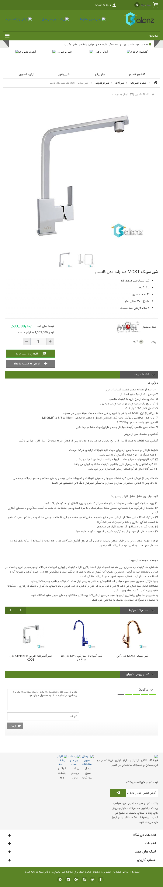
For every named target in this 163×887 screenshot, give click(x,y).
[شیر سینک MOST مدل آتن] (132, 634)
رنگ (153, 342)
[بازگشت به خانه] (155, 83)
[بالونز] (134, 25)
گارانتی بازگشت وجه (62, 773)
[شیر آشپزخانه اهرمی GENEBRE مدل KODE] (30, 634)
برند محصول (149, 327)
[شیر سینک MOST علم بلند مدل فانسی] (64, 259)
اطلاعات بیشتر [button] (140, 374)
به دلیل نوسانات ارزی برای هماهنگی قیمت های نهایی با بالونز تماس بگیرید (106, 44)
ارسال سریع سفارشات (87, 773)
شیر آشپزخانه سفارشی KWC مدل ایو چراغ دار (81, 658)
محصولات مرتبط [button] (139, 610)
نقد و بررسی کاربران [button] (137, 674)
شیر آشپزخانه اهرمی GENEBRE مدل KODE (31, 658)
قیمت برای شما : (44, 326)
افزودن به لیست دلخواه (27, 363)
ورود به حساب (103, 5)
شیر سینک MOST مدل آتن (133, 656)
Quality (143, 689)
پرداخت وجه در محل (75, 773)
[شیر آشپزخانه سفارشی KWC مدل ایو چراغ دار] (81, 634)
